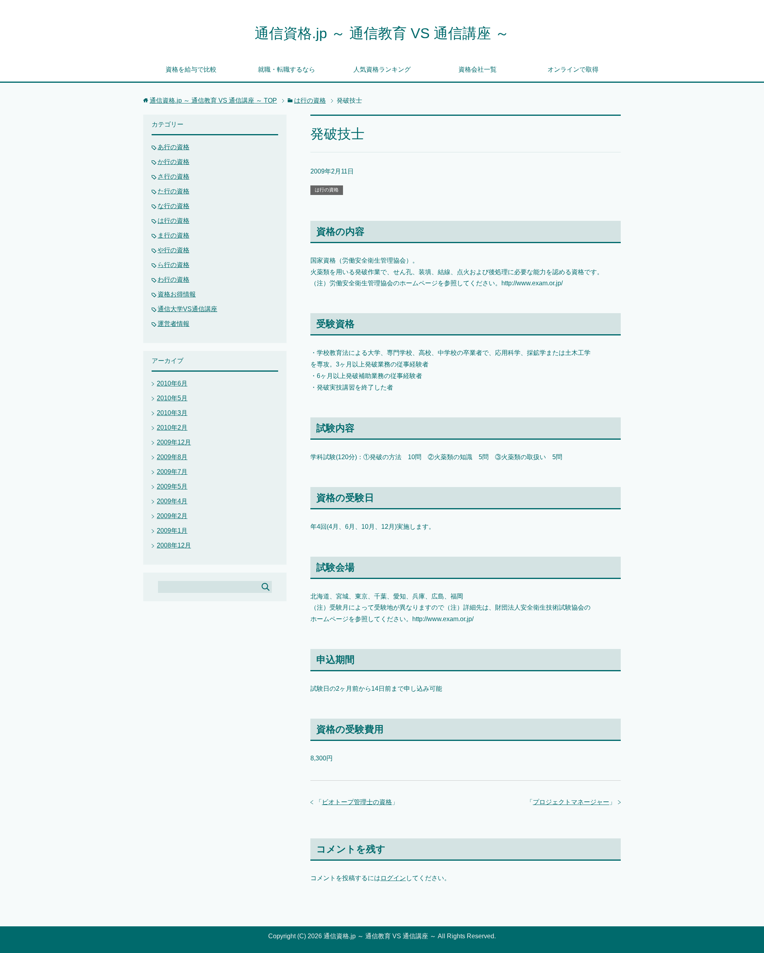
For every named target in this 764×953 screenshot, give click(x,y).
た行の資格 (173, 191)
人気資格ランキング (382, 69)
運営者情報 (173, 323)
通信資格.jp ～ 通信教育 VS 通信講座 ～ (382, 33)
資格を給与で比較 (191, 69)
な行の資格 (173, 206)
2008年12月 (174, 545)
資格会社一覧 (477, 69)
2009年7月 (172, 471)
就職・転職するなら (286, 69)
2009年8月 (172, 457)
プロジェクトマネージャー (571, 802)
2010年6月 (172, 383)
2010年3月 (172, 412)
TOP (213, 100)
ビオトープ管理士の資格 (357, 802)
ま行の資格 (173, 235)
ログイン (393, 878)
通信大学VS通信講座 (187, 309)
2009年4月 (172, 501)
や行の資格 (173, 250)
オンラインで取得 (573, 69)
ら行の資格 (173, 264)
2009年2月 (172, 516)
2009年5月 (172, 486)
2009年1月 (172, 530)
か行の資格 (173, 161)
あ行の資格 (173, 147)
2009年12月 (174, 442)
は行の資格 (327, 190)
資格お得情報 (177, 294)
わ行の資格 (173, 279)
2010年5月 (172, 398)
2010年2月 (172, 427)
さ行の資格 (173, 176)
